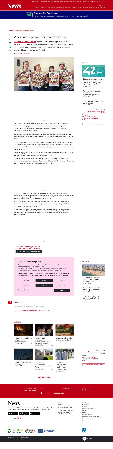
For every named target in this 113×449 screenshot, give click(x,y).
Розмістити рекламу (81, 1)
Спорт (97, 7)
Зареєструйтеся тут (82, 16)
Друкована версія (36, 1)
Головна (10, 30)
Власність (85, 7)
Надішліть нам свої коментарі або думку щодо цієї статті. (34, 310)
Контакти (73, 1)
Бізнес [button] (53, 7)
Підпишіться (86, 389)
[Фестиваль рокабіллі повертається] (44, 74)
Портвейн (74, 7)
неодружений (26, 280)
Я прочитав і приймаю (53, 393)
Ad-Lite (103, 1)
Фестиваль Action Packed (25, 42)
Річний (61, 280)
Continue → (62, 290)
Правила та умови (59, 393)
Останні (88, 1)
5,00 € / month (44, 285)
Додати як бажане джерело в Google (30, 251)
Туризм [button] (80, 7)
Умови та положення (87, 418)
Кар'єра (68, 1)
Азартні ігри (102, 7)
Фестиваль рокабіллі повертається (24, 30)
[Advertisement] (44, 108)
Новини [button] (37, 7)
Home (99, 5)
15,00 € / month (61, 285)
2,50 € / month (26, 285)
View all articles (44, 377)
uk (96, 1)
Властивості (51, 1)
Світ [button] (49, 7)
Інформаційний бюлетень (60, 1)
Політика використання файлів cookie (92, 416)
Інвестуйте (59, 7)
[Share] (104, 86)
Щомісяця (44, 280)
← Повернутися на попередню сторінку (94, 124)
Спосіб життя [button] (66, 7)
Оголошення (44, 1)
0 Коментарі (26, 53)
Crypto (103, 5)
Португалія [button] (43, 7)
